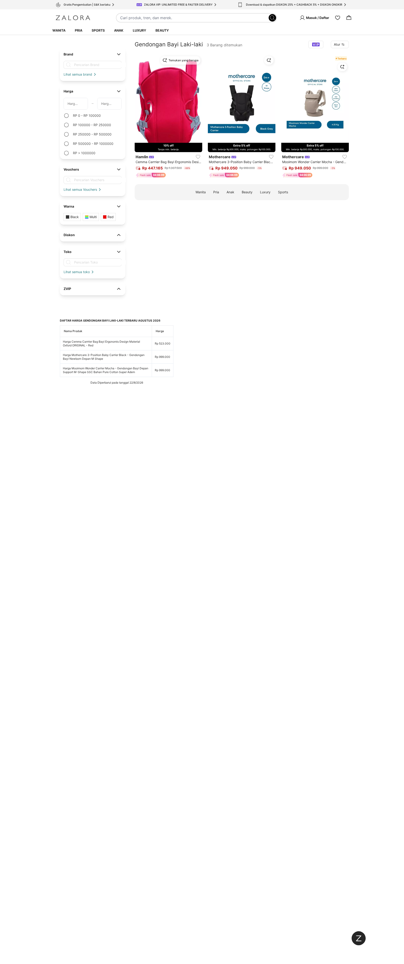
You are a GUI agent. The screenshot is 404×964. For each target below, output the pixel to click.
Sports (98, 30)
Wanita (58, 30)
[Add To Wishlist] (198, 156)
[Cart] (349, 18)
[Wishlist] (337, 18)
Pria (78, 30)
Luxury (139, 30)
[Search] (272, 18)
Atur (337, 44)
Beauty (162, 30)
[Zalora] (73, 17)
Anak (118, 30)
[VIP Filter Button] (315, 44)
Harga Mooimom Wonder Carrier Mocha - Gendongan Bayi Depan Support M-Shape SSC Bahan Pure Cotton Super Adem (105, 370)
